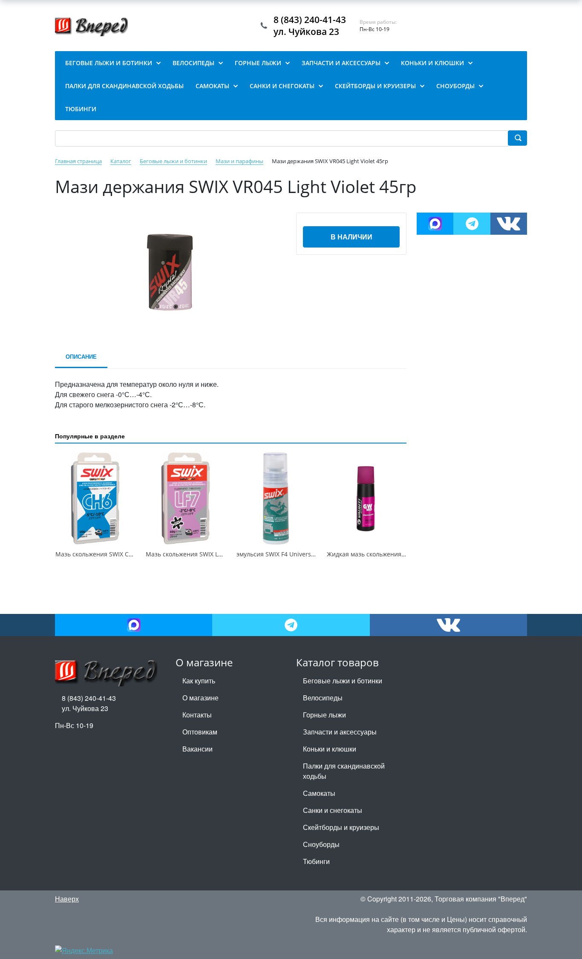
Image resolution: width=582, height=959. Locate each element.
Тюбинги (316, 861)
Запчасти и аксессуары (340, 732)
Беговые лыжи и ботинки (342, 680)
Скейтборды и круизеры (341, 827)
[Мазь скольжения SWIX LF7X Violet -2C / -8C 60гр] (185, 498)
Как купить (198, 680)
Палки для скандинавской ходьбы (344, 771)
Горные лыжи (324, 715)
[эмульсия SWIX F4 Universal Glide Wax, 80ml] (276, 498)
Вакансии (197, 749)
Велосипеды (323, 698)
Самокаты (319, 793)
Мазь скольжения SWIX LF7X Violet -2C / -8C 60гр (216, 554)
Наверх (67, 899)
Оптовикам (199, 732)
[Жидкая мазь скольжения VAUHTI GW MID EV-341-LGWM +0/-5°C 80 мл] (366, 498)
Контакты (197, 715)
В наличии (351, 237)
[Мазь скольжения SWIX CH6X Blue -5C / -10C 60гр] (95, 498)
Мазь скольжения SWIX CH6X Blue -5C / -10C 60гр (127, 554)
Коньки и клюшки (329, 749)
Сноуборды (321, 844)
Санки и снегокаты (332, 810)
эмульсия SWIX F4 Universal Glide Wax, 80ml (299, 554)
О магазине (200, 698)
